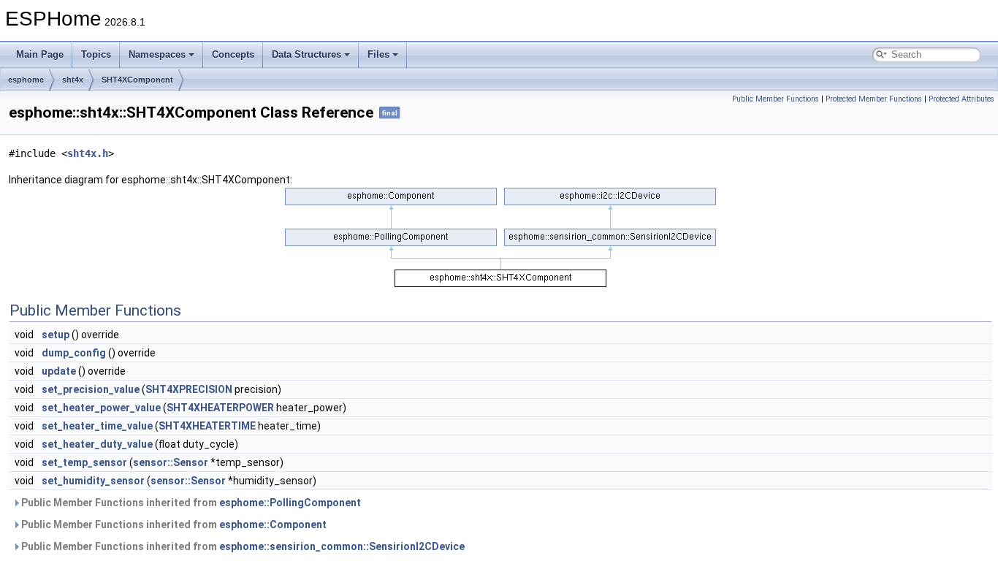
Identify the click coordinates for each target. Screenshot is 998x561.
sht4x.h (87, 153)
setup (55, 334)
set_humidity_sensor (93, 480)
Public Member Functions (775, 99)
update (59, 371)
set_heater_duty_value (97, 444)
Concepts (233, 54)
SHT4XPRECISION (188, 389)
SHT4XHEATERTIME (207, 426)
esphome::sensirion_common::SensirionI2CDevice (342, 546)
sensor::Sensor (170, 462)
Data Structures (306, 54)
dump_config (74, 353)
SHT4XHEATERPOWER (220, 407)
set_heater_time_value (97, 426)
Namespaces (157, 54)
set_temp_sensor (84, 462)
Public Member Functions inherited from (190, 502)
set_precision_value (91, 389)
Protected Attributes (961, 99)
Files (378, 54)
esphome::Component (273, 524)
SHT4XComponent (137, 79)
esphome (26, 79)
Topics (96, 54)
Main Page (40, 54)
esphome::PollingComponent (290, 502)
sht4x (72, 79)
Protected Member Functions (874, 99)
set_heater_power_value (101, 407)
